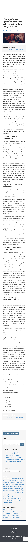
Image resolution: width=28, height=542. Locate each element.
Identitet (14, 488)
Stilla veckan (19, 497)
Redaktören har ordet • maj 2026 (12, 515)
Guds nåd (12, 31)
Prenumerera (11, 536)
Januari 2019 (10, 29)
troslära (9, 501)
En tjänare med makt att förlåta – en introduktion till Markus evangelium (15, 461)
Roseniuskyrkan (20, 495)
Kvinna (16, 490)
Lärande (10, 493)
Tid (15, 499)
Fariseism (10, 484)
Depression (10, 482)
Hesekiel (20, 486)
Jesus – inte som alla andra (13, 457)
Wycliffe (21, 501)
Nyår (18, 493)
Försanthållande (7, 486)
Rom (15, 495)
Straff (4, 499)
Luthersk (5, 493)
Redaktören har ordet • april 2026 (12, 517)
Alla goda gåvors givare (12, 455)
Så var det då (10, 499)
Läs (6, 536)
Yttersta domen (8, 503)
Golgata (15, 486)
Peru (22, 492)
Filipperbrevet (16, 484)
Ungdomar (15, 501)
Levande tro (21, 490)
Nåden (17, 31)
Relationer (11, 495)
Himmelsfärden (7, 488)
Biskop (5, 480)
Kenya (20, 488)
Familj (14, 482)
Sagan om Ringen (7, 497)
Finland (22, 484)
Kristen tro (12, 490)
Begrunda (14, 433)
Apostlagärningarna (18, 479)
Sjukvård (14, 497)
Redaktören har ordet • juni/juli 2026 (13, 511)
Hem (3, 536)
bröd (8, 480)
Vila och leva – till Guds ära (10, 513)
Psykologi (5, 495)
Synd (7, 31)
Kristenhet (5, 490)
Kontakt (14, 538)
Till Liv (5, 29)
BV (10, 480)
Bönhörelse (15, 480)
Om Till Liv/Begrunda (20, 536)
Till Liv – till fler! (7, 510)
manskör (14, 493)
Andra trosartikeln (7, 478)
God (12, 486)
